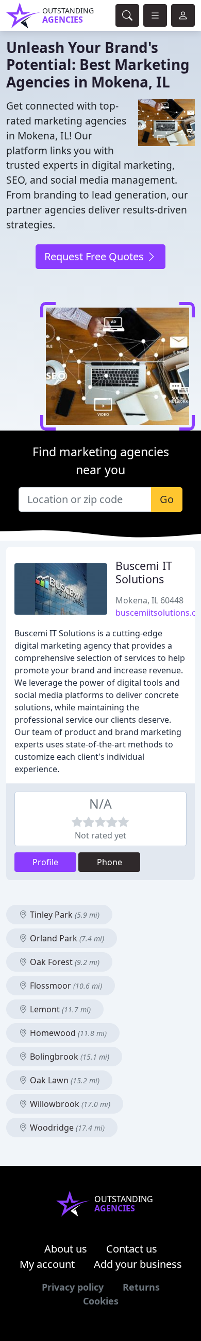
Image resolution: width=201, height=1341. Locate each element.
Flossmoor (65, 985)
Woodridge (66, 1127)
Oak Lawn (63, 1080)
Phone (109, 862)
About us (65, 1249)
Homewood (67, 1033)
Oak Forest (63, 962)
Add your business (138, 1264)
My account (47, 1264)
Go (167, 499)
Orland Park (66, 938)
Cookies (101, 1301)
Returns (141, 1287)
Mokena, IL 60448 (149, 600)
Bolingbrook (68, 1056)
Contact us (131, 1249)
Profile (45, 862)
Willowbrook (69, 1104)
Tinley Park (63, 914)
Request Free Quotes (95, 256)
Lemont (59, 1009)
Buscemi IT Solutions (143, 572)
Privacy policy (73, 1287)
